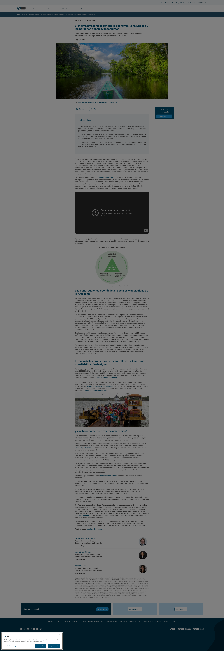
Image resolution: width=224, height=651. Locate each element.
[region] (32, 641)
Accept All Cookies (54, 646)
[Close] (60, 634)
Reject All (40, 646)
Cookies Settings (11, 646)
